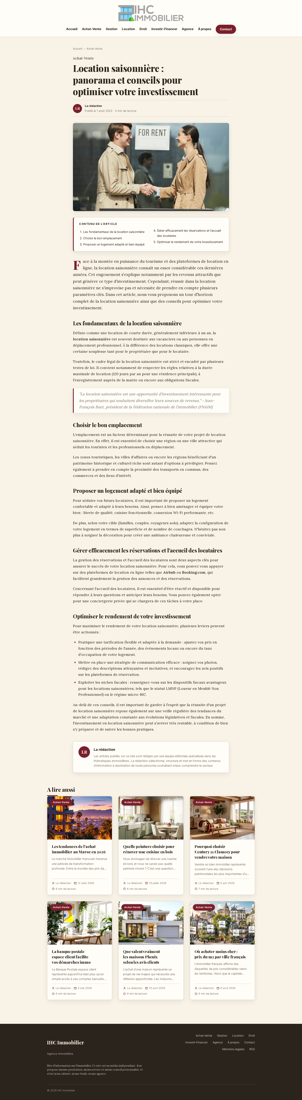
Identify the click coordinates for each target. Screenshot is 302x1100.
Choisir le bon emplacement (102, 238)
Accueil (71, 29)
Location (128, 29)
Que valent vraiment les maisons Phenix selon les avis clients (141, 957)
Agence (188, 29)
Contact (226, 29)
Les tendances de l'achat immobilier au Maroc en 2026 (79, 849)
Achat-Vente (91, 29)
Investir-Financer (164, 29)
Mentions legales (233, 1049)
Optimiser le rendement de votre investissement (190, 242)
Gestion (111, 29)
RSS (252, 1049)
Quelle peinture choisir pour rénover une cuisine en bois (149, 849)
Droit (143, 29)
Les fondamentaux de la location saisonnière (113, 232)
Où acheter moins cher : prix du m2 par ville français (220, 954)
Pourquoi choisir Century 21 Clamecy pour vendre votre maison (217, 852)
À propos (204, 29)
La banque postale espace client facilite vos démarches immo (71, 957)
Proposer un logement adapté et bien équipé (113, 244)
